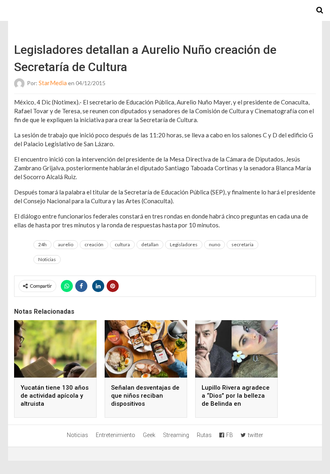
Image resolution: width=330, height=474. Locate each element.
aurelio (65, 244)
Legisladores (184, 244)
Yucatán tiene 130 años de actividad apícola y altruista (55, 395)
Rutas (204, 435)
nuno (214, 244)
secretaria (242, 244)
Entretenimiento (115, 435)
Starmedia (165, 10)
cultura (122, 244)
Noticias (47, 259)
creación (94, 244)
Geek (149, 435)
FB (229, 435)
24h (42, 244)
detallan (150, 244)
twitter (255, 435)
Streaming (176, 435)
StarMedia (53, 82)
